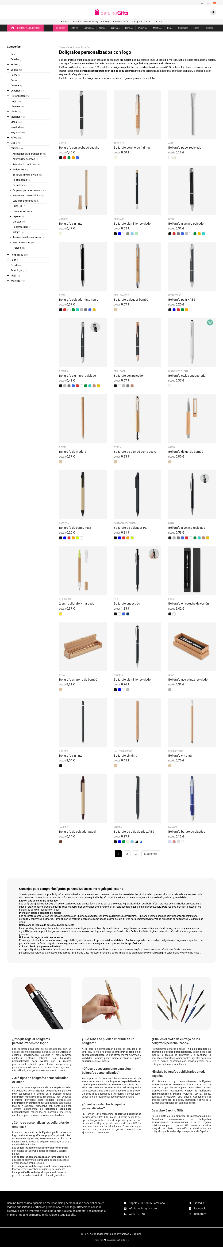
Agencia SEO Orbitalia (119, 1240)
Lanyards (115, 28)
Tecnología (16, 270)
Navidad (15, 127)
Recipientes (17, 254)
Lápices (17, 216)
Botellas (74, 28)
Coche (14, 75)
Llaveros (15, 106)
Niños (14, 137)
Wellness (15, 280)
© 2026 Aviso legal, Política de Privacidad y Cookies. (111, 1234)
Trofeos (17, 247)
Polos (169, 28)
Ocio (13, 142)
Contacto (158, 21)
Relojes (16, 232)
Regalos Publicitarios (69, 47)
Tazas (196, 28)
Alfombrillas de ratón (24, 159)
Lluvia (14, 111)
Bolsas (14, 69)
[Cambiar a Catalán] (214, 2)
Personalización (120, 21)
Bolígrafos (60, 28)
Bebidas (15, 59)
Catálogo (105, 21)
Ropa (13, 260)
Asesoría (76, 21)
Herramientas (18, 95)
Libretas (129, 28)
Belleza (14, 64)
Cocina (14, 80)
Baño (13, 54)
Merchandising (91, 21)
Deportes (15, 90)
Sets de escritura (21, 242)
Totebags (209, 28)
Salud (14, 265)
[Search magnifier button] (213, 12)
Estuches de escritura (24, 200)
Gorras (102, 28)
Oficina (14, 148)
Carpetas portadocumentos (28, 190)
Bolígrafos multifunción (25, 174)
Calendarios (19, 185)
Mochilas (157, 28)
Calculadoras (20, 179)
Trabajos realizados (141, 21)
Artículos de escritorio (24, 164)
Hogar (14, 101)
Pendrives (142, 28)
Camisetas (89, 28)
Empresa (65, 21)
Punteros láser (20, 226)
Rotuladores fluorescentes (27, 237)
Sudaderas (183, 28)
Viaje (13, 275)
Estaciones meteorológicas (27, 195)
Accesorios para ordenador (27, 153)
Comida (15, 85)
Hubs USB (18, 206)
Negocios (16, 132)
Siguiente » (151, 853)
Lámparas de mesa (23, 211)
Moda (14, 122)
